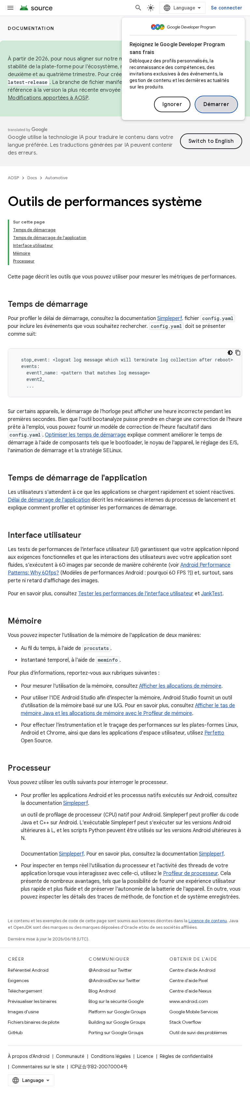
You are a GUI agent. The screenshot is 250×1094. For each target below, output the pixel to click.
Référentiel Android (28, 970)
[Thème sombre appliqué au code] (230, 353)
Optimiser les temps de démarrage (85, 435)
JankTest (211, 593)
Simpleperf (169, 318)
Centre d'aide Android (192, 970)
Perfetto (214, 733)
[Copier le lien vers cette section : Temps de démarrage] (94, 305)
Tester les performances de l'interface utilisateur (135, 593)
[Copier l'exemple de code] (238, 353)
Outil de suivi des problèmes (198, 1032)
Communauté (70, 1056)
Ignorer (172, 104)
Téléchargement (25, 991)
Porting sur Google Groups (116, 1032)
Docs (32, 178)
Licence (145, 1056)
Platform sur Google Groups (117, 1012)
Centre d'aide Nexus (190, 991)
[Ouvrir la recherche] (138, 8)
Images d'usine (23, 1012)
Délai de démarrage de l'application (49, 500)
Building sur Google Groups (117, 1022)
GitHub (15, 1032)
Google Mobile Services (193, 1012)
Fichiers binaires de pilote (33, 1022)
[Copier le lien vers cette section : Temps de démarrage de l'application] (153, 478)
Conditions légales (111, 1056)
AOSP (13, 178)
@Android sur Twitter (110, 970)
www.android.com (188, 1001)
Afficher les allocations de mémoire (180, 686)
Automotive (56, 178)
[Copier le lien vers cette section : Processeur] (57, 769)
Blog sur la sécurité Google (116, 1001)
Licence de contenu (207, 921)
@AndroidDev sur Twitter (114, 980)
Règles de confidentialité (186, 1056)
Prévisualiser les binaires (32, 1001)
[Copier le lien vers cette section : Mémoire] (48, 622)
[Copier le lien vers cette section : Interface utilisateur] (87, 536)
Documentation (31, 28)
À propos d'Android (28, 1056)
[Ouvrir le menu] (10, 8)
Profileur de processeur (190, 873)
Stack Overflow (185, 1022)
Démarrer (216, 104)
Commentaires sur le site (38, 1066)
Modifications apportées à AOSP (48, 98)
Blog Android (102, 991)
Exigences (18, 980)
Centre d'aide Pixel (188, 980)
